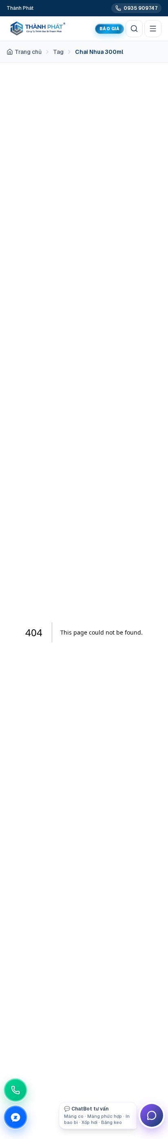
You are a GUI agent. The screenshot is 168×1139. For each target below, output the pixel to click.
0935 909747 (140, 8)
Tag (58, 52)
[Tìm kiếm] (134, 28)
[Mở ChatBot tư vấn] (151, 1115)
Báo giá (109, 28)
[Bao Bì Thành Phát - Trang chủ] (36, 29)
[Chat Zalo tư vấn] (18, 1116)
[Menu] (152, 28)
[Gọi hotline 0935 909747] (18, 1090)
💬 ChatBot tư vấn (97, 1115)
